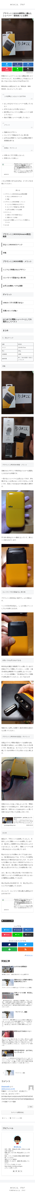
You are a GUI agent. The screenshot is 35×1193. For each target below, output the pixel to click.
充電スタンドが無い (12, 217)
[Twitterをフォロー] (25, 944)
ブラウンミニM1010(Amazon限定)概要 (16, 194)
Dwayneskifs (5, 1086)
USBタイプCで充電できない (15, 215)
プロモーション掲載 (8, 920)
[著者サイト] (9, 944)
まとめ (7, 225)
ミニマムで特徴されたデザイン (15, 204)
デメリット (8, 212)
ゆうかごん (17, 1147)
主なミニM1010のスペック (14, 196)
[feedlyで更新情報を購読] (9, 949)
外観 (8, 199)
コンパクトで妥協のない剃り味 (15, 207)
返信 (30, 1106)
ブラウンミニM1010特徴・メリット (15, 202)
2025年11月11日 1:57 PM (8, 1089)
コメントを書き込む (17, 1112)
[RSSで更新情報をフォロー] (25, 949)
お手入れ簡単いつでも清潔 (14, 209)
